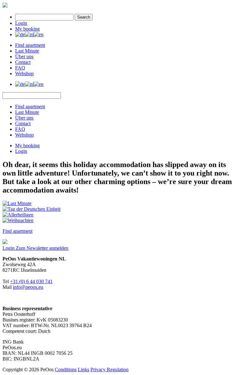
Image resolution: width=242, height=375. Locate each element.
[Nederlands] (29, 34)
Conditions (66, 369)
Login (21, 23)
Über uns (24, 56)
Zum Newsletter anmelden (42, 248)
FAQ (20, 67)
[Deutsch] (20, 34)
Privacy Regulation (109, 369)
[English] (38, 34)
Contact (23, 62)
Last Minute (27, 50)
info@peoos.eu (28, 287)
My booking (27, 28)
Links (83, 369)
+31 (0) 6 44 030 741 (31, 281)
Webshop (24, 73)
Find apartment (30, 45)
